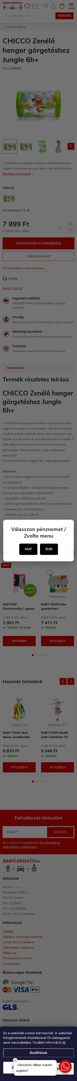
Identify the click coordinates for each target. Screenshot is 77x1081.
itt (63, 1042)
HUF (28, 549)
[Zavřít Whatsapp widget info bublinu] (15, 1060)
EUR (49, 549)
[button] (65, 1066)
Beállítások (38, 1052)
